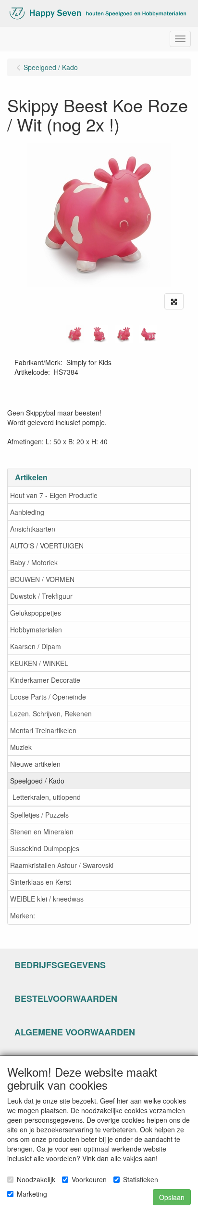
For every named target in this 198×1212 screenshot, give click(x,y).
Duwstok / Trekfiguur (41, 596)
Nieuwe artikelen (35, 764)
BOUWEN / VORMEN (42, 579)
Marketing (32, 1194)
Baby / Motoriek (34, 562)
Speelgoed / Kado (37, 780)
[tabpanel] (75, 334)
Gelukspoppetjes (35, 613)
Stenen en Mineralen (42, 831)
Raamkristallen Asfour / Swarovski (61, 865)
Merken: (22, 915)
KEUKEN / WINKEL (39, 663)
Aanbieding (27, 512)
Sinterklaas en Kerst (40, 882)
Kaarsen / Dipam (35, 646)
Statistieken (140, 1179)
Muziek (21, 747)
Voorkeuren (89, 1179)
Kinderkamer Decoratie (45, 680)
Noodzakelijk (36, 1179)
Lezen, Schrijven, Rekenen (51, 713)
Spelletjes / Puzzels (39, 815)
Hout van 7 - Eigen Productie (54, 495)
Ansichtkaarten (32, 529)
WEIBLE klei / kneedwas (47, 898)
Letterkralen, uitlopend (46, 797)
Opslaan (172, 1197)
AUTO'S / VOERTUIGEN (47, 545)
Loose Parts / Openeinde (48, 696)
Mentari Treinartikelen (43, 730)
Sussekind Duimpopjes (44, 848)
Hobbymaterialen (36, 629)
